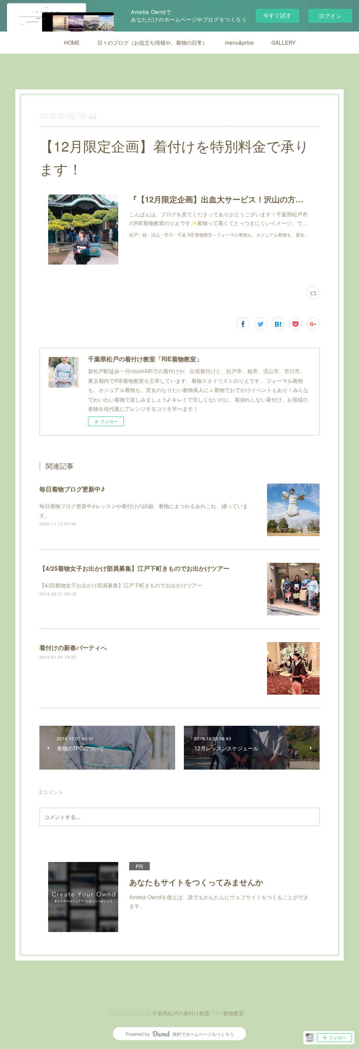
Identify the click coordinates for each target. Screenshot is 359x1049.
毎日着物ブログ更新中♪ (72, 488)
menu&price (239, 42)
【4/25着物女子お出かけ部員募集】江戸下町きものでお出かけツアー (134, 568)
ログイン (330, 15)
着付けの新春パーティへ (73, 647)
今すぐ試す (277, 15)
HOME (72, 42)
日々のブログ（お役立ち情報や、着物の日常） (152, 42)
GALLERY (283, 42)
